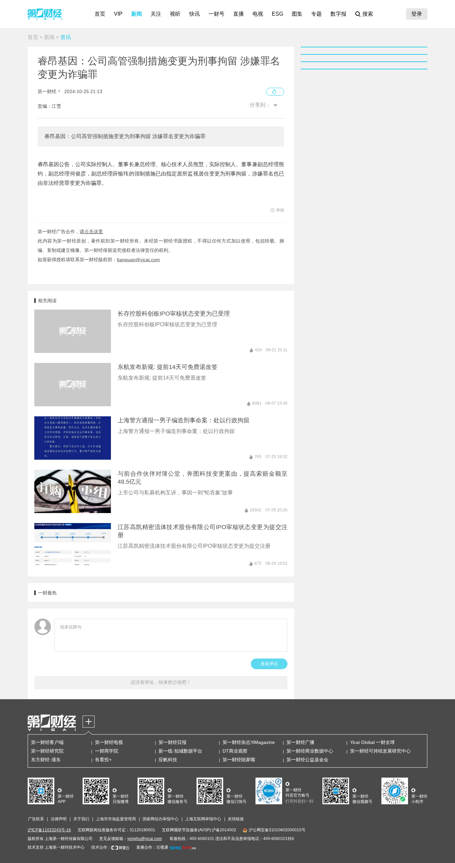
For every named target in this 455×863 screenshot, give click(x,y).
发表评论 (269, 663)
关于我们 (81, 819)
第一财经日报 (173, 742)
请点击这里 (91, 231)
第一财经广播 (300, 742)
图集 (297, 14)
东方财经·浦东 (46, 759)
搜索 (367, 14)
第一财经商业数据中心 (309, 751)
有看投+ (103, 759)
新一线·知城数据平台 (180, 751)
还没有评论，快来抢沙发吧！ (161, 682)
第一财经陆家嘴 (239, 759)
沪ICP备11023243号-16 (49, 830)
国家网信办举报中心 (161, 819)
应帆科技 (168, 759)
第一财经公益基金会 (307, 759)
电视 (257, 14)
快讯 (194, 14)
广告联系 (36, 819)
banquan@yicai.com (138, 259)
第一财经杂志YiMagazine (249, 742)
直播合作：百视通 (152, 847)
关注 (156, 14)
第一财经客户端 (47, 742)
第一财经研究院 (47, 751)
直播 (238, 14)
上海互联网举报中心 (203, 819)
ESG (277, 14)
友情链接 (236, 819)
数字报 (338, 14)
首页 (100, 14)
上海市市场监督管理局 (116, 819)
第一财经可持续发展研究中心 (380, 751)
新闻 (136, 14)
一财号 (217, 14)
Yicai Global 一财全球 (372, 742)
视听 (175, 14)
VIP (118, 14)
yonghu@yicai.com (144, 838)
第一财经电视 (109, 742)
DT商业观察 (235, 751)
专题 (316, 14)
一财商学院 (106, 751)
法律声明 (59, 819)
